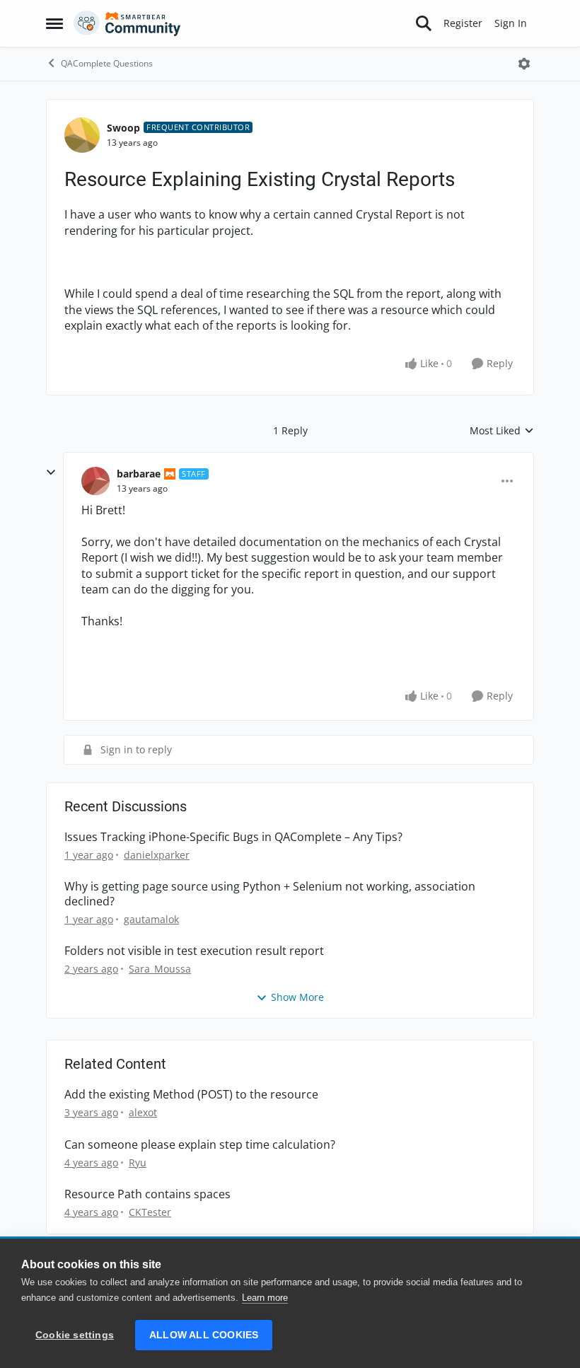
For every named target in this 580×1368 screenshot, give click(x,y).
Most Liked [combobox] (502, 431)
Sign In (510, 23)
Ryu (137, 1162)
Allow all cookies (203, 1335)
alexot (143, 1112)
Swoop (123, 127)
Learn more (265, 1297)
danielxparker (157, 855)
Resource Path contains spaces (147, 1194)
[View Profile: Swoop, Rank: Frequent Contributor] (82, 135)
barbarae (139, 473)
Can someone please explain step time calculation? (199, 1144)
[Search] (423, 23)
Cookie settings (74, 1335)
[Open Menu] (524, 64)
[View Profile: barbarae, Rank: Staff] (95, 481)
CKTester (150, 1212)
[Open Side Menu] (54, 23)
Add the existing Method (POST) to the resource (191, 1094)
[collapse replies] (50, 472)
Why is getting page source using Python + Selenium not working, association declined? (269, 894)
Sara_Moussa (160, 968)
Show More (297, 997)
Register (462, 23)
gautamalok (151, 919)
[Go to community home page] (127, 23)
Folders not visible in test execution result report (194, 951)
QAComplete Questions (107, 63)
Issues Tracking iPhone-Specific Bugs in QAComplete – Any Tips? (233, 837)
